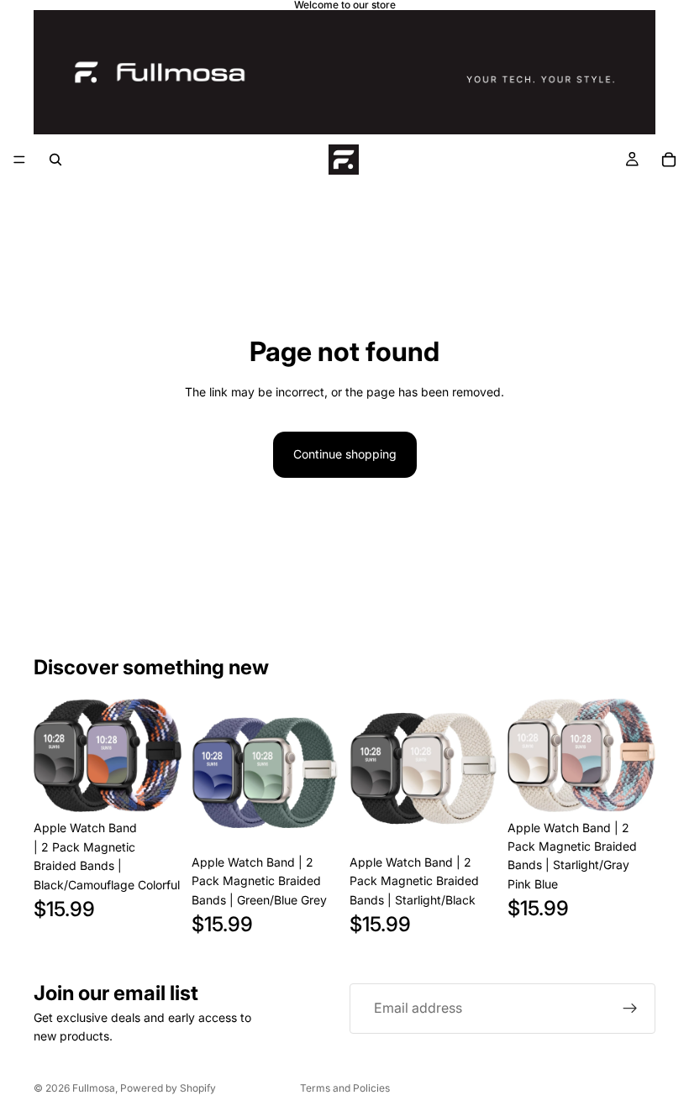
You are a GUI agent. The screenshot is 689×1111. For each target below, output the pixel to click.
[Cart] (668, 159)
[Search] (55, 159)
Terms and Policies (345, 1088)
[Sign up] (630, 1008)
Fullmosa (93, 1088)
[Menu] (19, 159)
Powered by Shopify (168, 1088)
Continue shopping (345, 454)
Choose (170, 785)
